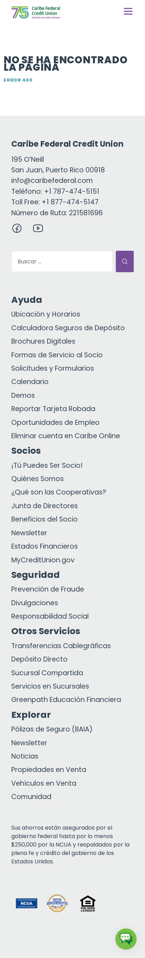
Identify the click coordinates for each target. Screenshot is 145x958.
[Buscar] (125, 261)
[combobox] (62, 261)
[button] (118, 903)
